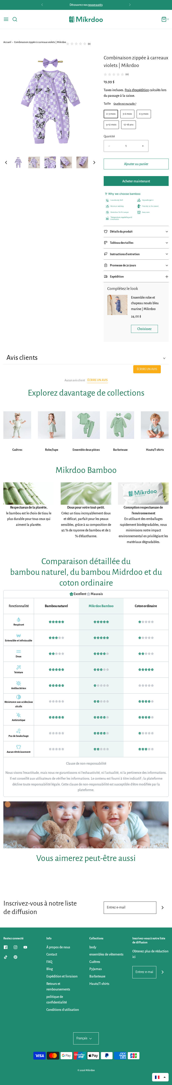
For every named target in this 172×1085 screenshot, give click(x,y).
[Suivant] (130, 5)
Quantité (109, 136)
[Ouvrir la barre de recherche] (16, 19)
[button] (6, 162)
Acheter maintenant (136, 181)
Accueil (7, 42)
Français (82, 1038)
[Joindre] (162, 908)
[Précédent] (42, 5)
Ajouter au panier (136, 164)
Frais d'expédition (137, 90)
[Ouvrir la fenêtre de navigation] (6, 19)
